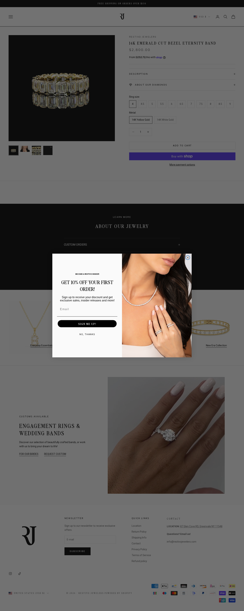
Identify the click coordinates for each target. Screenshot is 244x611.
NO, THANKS (87, 334)
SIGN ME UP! (87, 324)
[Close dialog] (188, 257)
